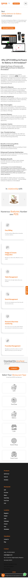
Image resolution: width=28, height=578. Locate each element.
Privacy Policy (7, 568)
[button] (3, 199)
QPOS (16, 76)
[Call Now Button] (3, 575)
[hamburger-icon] (25, 3)
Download (14, 368)
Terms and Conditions (9, 566)
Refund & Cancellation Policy (10, 564)
